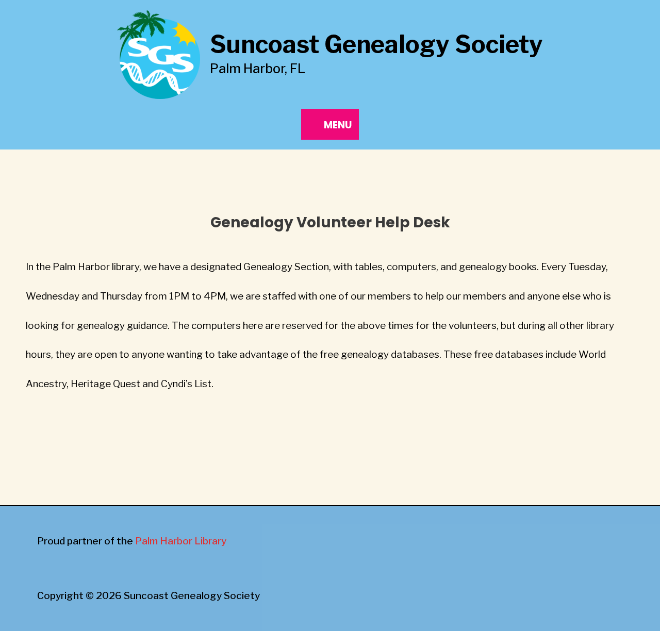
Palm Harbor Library (180, 541)
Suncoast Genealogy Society (376, 44)
